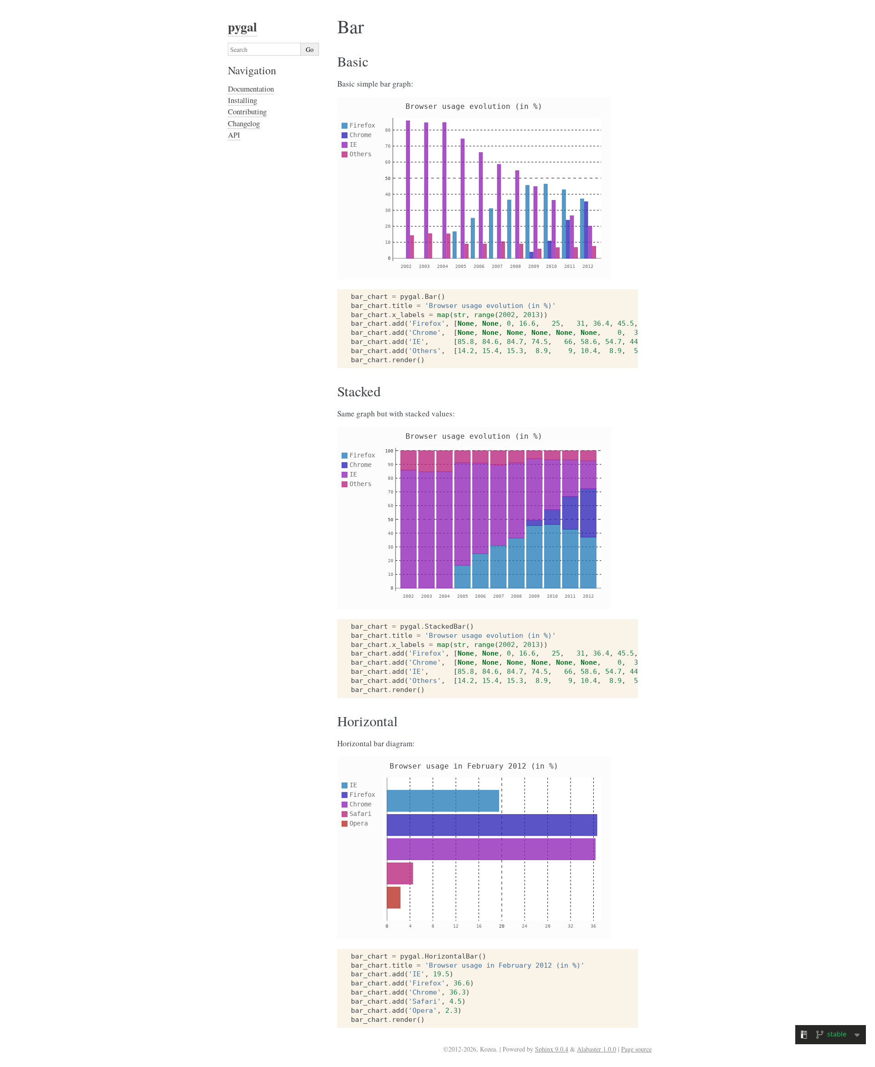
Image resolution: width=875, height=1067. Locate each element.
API (234, 134)
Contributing (247, 111)
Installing (242, 100)
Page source (636, 1049)
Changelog (244, 123)
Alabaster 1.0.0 (596, 1049)
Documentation (251, 88)
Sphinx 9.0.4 (551, 1049)
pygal (242, 26)
